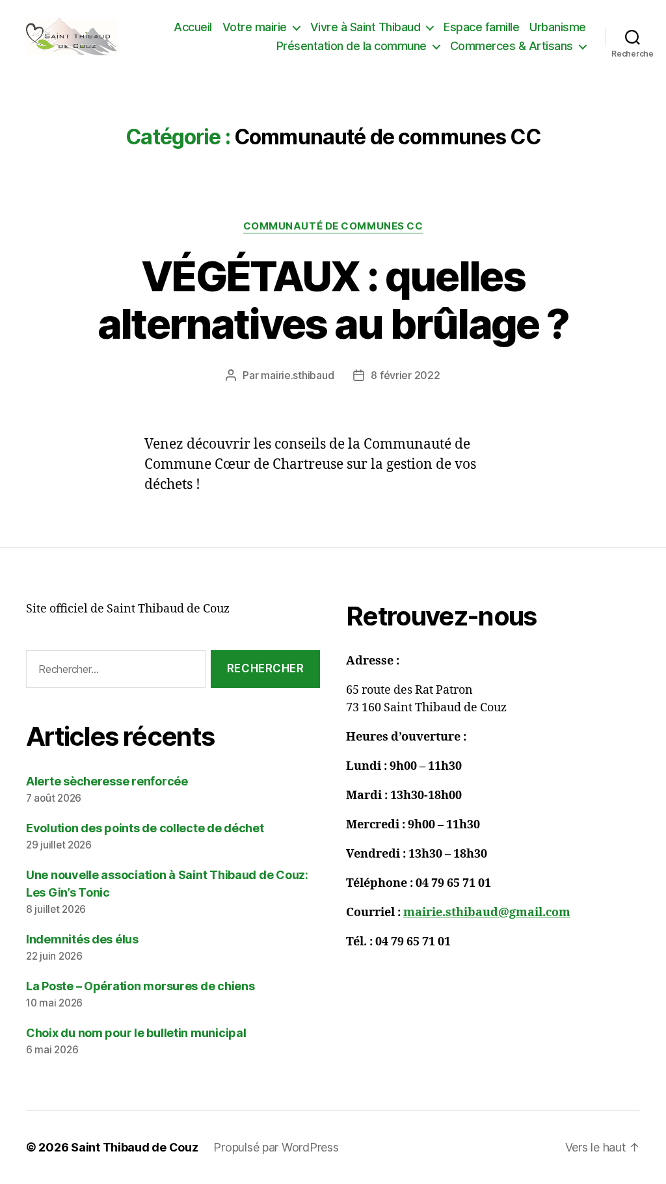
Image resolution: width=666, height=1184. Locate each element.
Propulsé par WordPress (275, 1147)
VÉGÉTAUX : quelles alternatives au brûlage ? (333, 300)
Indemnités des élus (82, 939)
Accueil (193, 27)
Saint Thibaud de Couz (134, 1147)
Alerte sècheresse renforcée (107, 781)
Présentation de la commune (351, 46)
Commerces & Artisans (511, 46)
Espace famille (481, 27)
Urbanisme (557, 27)
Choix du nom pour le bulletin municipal (136, 1033)
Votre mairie (254, 27)
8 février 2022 (405, 375)
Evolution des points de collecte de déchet (145, 828)
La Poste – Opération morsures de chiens (140, 986)
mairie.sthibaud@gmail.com (486, 912)
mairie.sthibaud (297, 375)
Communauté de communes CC (333, 226)
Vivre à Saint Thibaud (365, 27)
